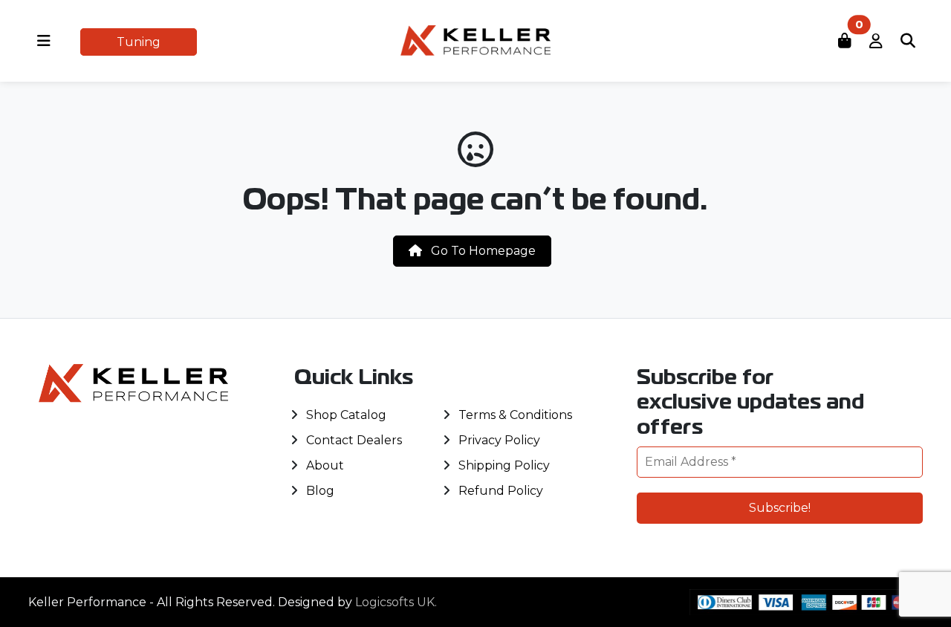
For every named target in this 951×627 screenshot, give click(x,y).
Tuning (138, 42)
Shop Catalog (346, 415)
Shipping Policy (504, 465)
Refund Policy (500, 491)
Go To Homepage (482, 251)
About (325, 465)
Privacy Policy (499, 440)
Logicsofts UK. (396, 602)
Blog (320, 491)
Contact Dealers (354, 440)
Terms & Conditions (515, 415)
